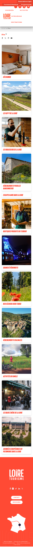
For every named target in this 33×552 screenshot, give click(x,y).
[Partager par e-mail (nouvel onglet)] (11, 38)
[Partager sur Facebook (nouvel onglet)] (2, 38)
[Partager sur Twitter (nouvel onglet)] (5, 38)
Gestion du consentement (23, 543)
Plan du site (17, 544)
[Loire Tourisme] (7, 16)
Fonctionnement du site (9, 543)
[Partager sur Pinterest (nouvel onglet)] (8, 38)
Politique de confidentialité (21, 541)
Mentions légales (8, 541)
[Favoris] (19, 6)
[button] (24, 6)
